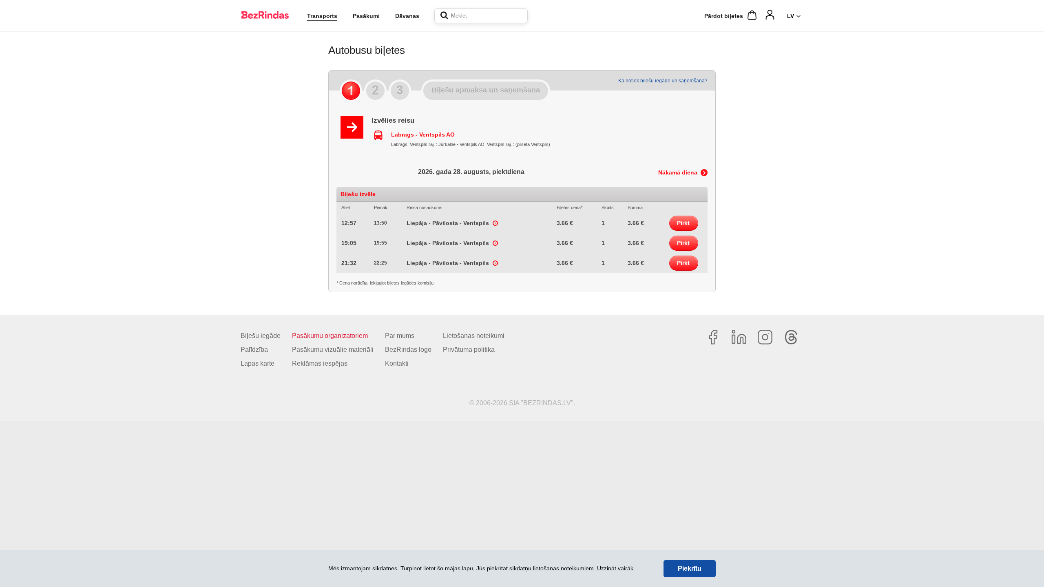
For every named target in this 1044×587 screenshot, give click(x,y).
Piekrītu (689, 568)
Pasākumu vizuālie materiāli (333, 349)
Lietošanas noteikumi (473, 335)
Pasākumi (366, 16)
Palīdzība (254, 349)
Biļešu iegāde (261, 335)
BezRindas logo (408, 349)
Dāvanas (407, 16)
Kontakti (397, 363)
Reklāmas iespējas (319, 363)
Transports (322, 16)
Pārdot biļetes (723, 16)
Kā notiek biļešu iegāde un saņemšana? (663, 81)
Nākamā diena (677, 172)
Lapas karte (257, 363)
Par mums (399, 335)
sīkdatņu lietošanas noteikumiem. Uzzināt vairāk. (572, 568)
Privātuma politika (469, 349)
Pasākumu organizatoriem (330, 335)
